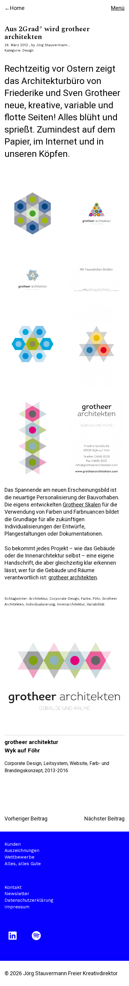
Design (28, 50)
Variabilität (95, 604)
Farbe (86, 599)
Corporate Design (64, 599)
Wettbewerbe (19, 857)
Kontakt (13, 887)
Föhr (96, 599)
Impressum (16, 907)
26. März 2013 (16, 45)
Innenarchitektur (71, 604)
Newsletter (16, 893)
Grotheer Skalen (82, 504)
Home (17, 8)
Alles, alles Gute (22, 863)
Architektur (38, 599)
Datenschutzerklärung (28, 900)
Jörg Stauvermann (52, 45)
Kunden (12, 844)
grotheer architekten (72, 577)
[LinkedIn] (13, 936)
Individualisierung (40, 604)
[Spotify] (37, 936)
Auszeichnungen (21, 850)
